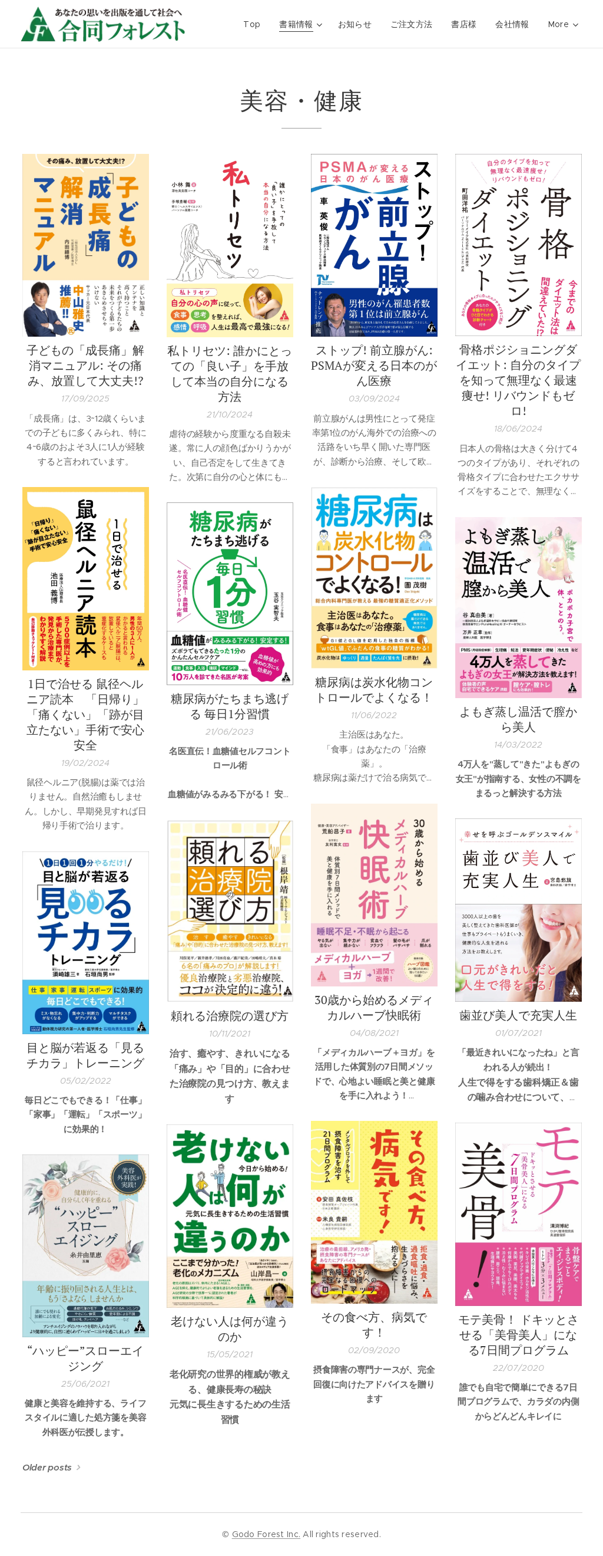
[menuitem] (255, 24)
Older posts (47, 1467)
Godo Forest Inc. (266, 1534)
